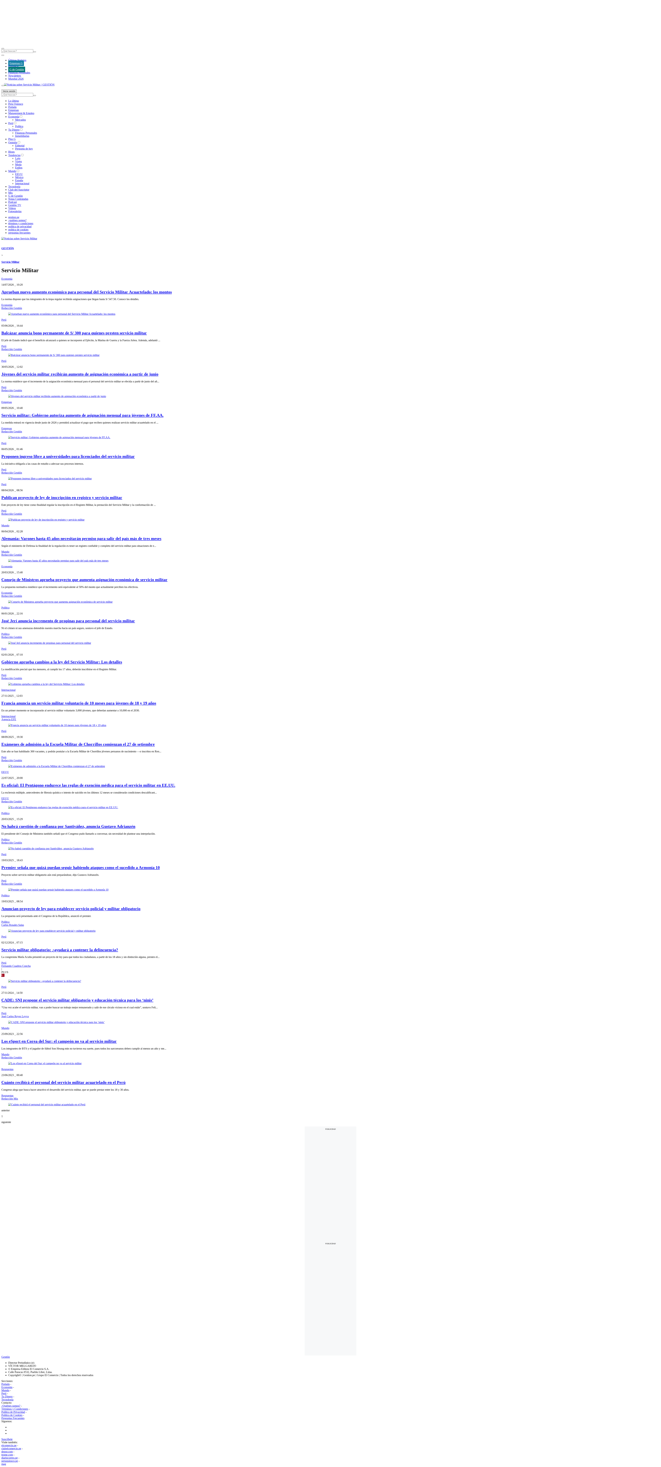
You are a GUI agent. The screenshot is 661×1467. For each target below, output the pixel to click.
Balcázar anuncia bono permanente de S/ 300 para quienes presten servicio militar (74, 333)
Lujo (17, 158)
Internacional (22, 183)
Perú (10, 123)
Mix (10, 192)
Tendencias (14, 155)
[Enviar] (34, 51)
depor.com (7, 1451)
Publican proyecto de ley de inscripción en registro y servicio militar (61, 497)
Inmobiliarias (22, 135)
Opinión (12, 142)
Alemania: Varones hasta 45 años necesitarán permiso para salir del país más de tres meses (81, 538)
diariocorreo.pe (9, 1457)
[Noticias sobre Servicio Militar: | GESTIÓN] (29, 84)
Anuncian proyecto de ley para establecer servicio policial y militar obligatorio (70, 908)
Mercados (20, 119)
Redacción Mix (9, 1098)
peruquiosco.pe (9, 1460)
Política (19, 126)
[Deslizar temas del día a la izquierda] (2, 55)
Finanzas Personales (19, 72)
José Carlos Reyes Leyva (15, 1016)
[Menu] (2, 48)
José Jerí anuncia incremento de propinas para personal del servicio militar (68, 621)
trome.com (7, 1454)
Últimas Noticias (17, 60)
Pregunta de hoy (24, 148)
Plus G (12, 139)
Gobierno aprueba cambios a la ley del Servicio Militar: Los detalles (61, 662)
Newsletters (14, 75)
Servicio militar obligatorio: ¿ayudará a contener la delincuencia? (59, 950)
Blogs (11, 151)
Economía (13, 116)
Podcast (12, 202)
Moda (18, 164)
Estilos (18, 167)
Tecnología (14, 186)
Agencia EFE (8, 719)
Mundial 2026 (16, 78)
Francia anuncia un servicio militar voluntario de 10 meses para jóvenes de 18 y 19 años (78, 703)
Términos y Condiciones (14, 1408)
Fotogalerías (15, 211)
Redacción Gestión (11, 308)
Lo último (13, 100)
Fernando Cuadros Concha (16, 965)
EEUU (19, 174)
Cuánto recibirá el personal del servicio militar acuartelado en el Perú (63, 1082)
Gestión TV (14, 205)
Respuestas (7, 1069)
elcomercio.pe (9, 1445)
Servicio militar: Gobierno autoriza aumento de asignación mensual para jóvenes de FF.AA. (82, 415)
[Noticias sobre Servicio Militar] (19, 238)
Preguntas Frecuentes (12, 1418)
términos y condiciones (20, 223)
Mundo (12, 171)
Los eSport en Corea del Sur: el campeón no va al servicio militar (59, 1041)
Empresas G (16, 63)
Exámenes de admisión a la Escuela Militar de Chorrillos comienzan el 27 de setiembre (78, 744)
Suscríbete (7, 1439)
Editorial (19, 145)
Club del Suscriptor (18, 189)
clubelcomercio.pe (11, 1448)
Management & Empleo (21, 113)
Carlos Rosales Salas (12, 924)
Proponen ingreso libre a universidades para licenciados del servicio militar (68, 456)
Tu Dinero (13, 129)
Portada (12, 107)
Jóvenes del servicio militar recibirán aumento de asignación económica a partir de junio (79, 374)
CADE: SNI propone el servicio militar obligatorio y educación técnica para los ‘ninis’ (77, 1000)
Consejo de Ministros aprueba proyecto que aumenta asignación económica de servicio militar (84, 579)
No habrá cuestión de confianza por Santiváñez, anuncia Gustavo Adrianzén (68, 826)
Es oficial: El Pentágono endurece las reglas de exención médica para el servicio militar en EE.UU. (88, 785)
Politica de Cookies (11, 1415)
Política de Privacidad (13, 1412)
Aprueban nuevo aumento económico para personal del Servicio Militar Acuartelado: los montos (86, 292)
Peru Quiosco (15, 103)
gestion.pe (13, 217)
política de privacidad (20, 226)
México (19, 177)
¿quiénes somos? (17, 220)
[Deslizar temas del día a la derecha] (2, 85)
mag (3, 1464)
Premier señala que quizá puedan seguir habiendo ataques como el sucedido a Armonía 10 (80, 867)
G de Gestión (16, 69)
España (19, 180)
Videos (12, 208)
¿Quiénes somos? (10, 1405)
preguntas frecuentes (19, 232)
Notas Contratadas (18, 198)
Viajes (18, 161)
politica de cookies (18, 229)
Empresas (13, 66)
